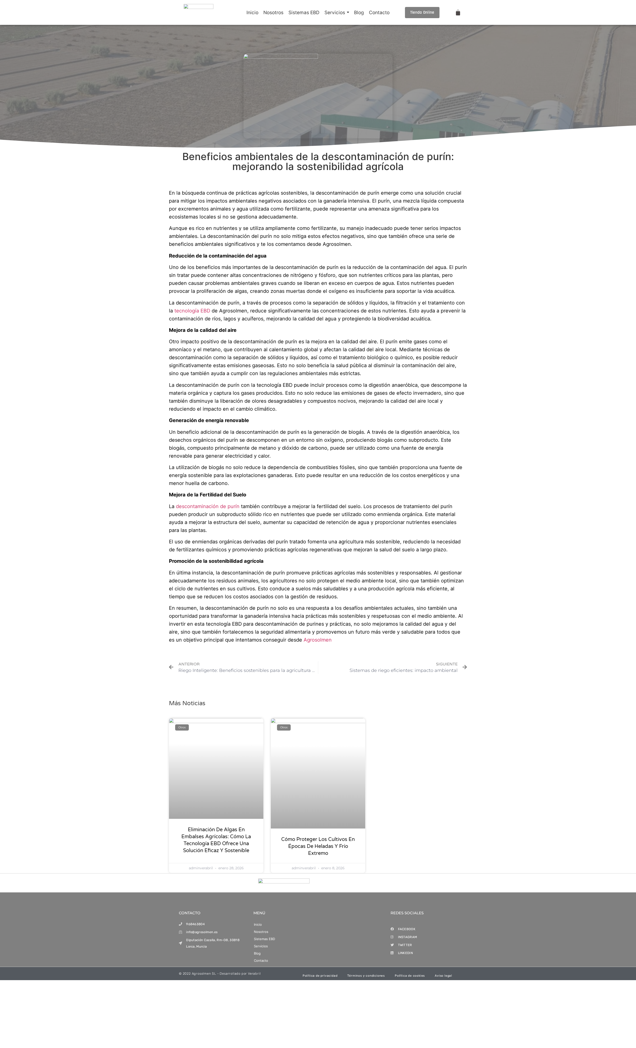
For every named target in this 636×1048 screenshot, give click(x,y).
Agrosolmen (318, 640)
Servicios (261, 946)
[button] (317, 946)
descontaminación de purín (207, 506)
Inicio (258, 924)
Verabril (254, 973)
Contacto (261, 960)
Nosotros (261, 932)
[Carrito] (458, 12)
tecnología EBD (192, 311)
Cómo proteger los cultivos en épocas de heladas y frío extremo (318, 846)
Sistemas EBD (264, 939)
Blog (257, 953)
